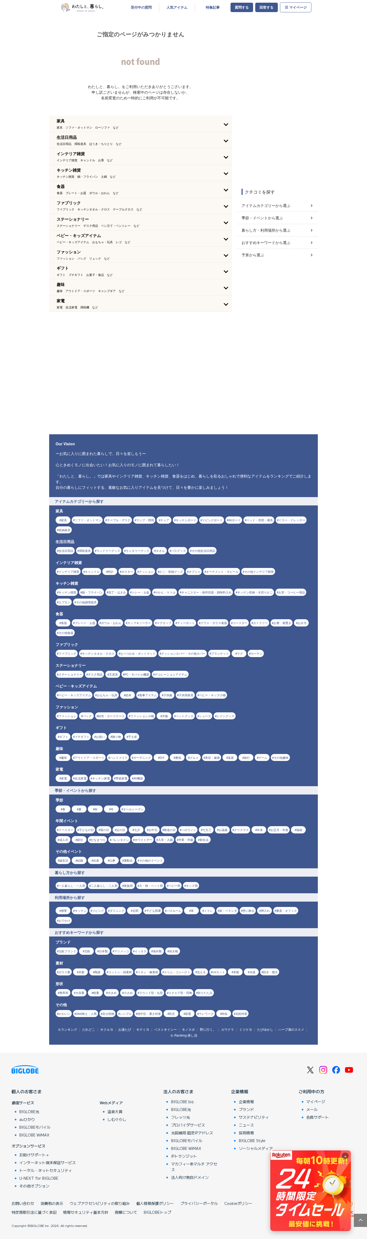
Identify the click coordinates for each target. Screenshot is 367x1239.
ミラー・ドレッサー (292, 520)
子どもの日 (86, 830)
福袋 (299, 830)
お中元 (153, 830)
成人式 (63, 839)
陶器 (97, 972)
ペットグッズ (184, 716)
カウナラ (227, 1029)
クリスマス (241, 830)
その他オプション (34, 1186)
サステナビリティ (254, 1117)
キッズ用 (192, 885)
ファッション (67, 716)
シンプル (126, 1013)
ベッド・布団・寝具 (259, 520)
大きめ (112, 992)
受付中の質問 (141, 7)
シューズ (205, 716)
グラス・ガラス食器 (213, 623)
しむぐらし (116, 1119)
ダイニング (117, 910)
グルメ (194, 757)
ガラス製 (64, 972)
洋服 (165, 716)
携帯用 (63, 992)
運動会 (128, 860)
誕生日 (63, 860)
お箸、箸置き (282, 623)
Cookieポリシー (238, 1203)
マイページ (298, 7)
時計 (111, 571)
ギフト (63, 736)
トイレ (208, 910)
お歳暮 (223, 830)
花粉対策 (241, 1013)
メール (312, 1109)
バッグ (87, 716)
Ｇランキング (67, 1029)
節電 (188, 1013)
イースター (66, 830)
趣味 (64, 757)
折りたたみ (205, 992)
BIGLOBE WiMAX (34, 1135)
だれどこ (88, 1029)
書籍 (178, 757)
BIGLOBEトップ (157, 1212)
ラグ (240, 653)
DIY (162, 757)
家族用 (128, 885)
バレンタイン (120, 839)
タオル (160, 550)
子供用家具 (186, 695)
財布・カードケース (111, 716)
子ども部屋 (153, 910)
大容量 (79, 992)
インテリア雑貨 (69, 571)
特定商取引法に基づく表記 (34, 1212)
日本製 (103, 951)
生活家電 (81, 778)
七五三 (207, 830)
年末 (260, 830)
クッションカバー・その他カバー (183, 653)
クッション (146, 571)
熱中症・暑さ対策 (149, 1013)
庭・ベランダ (228, 910)
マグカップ (164, 623)
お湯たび (124, 1029)
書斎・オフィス (286, 910)
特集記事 (213, 7)
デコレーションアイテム (171, 674)
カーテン (256, 653)
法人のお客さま (178, 1091)
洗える (201, 972)
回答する (267, 7)
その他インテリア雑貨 (259, 571)
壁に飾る (248, 910)
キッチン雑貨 (67, 592)
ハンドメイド (119, 757)
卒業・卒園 (185, 839)
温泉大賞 (115, 1111)
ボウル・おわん (111, 623)
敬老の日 (170, 830)
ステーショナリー (70, 674)
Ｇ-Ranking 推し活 (183, 1035)
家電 (64, 778)
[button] (140, 124)
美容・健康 (212, 757)
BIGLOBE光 (29, 1111)
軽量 (96, 992)
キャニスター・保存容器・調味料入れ (206, 592)
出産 (96, 860)
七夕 (137, 830)
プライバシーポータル (199, 1203)
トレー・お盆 (140, 592)
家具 (64, 520)
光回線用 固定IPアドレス (192, 1132)
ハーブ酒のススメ (291, 1029)
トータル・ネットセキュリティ (45, 1170)
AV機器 (138, 778)
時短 (225, 1013)
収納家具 (64, 530)
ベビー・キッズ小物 (212, 695)
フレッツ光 (180, 1117)
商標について (126, 1212)
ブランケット (220, 653)
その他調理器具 (86, 602)
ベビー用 (174, 885)
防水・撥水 (270, 972)
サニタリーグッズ (137, 550)
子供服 (167, 695)
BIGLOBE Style (252, 1140)
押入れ (265, 910)
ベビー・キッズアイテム (75, 695)
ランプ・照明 (145, 520)
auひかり (27, 1119)
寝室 (64, 910)
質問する (242, 7)
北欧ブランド (67, 951)
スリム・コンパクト (177, 972)
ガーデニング (142, 757)
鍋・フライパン (92, 592)
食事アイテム (148, 695)
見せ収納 (108, 1013)
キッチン (81, 910)
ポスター (127, 571)
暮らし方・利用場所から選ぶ (266, 230)
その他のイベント (151, 860)
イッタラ (140, 951)
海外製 (157, 951)
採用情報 (246, 1132)
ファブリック (67, 653)
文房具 (113, 674)
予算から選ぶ (253, 254)
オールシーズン (133, 809)
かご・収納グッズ (171, 571)
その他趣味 (281, 757)
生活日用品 (66, 550)
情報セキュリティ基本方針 (85, 1212)
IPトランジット (184, 1156)
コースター (240, 623)
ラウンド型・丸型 (151, 992)
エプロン (64, 602)
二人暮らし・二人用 (104, 885)
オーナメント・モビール (222, 571)
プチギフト (82, 736)
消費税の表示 (52, 1203)
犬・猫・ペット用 (151, 885)
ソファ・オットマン (88, 520)
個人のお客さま (27, 1091)
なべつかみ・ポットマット (138, 653)
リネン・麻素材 (148, 972)
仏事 (112, 860)
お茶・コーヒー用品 (291, 592)
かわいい (64, 1013)
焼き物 (173, 951)
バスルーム (174, 910)
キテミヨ (142, 1029)
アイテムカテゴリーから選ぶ (266, 205)
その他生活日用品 (203, 550)
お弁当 (302, 623)
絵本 (128, 695)
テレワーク (206, 1013)
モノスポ (188, 1029)
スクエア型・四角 (180, 992)
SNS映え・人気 (86, 1013)
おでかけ (64, 920)
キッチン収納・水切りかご (255, 592)
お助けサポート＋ (34, 1154)
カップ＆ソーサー (139, 623)
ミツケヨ (245, 1029)
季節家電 (121, 778)
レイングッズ (225, 716)
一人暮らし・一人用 (72, 885)
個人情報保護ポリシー (155, 1203)
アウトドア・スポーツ (89, 757)
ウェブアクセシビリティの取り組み (100, 1203)
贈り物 (116, 736)
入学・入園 (165, 839)
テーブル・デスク (119, 520)
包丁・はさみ (117, 592)
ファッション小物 (142, 716)
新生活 (204, 839)
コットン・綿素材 (120, 972)
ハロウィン (188, 830)
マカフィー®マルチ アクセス (194, 1166)
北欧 (87, 951)
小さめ (128, 992)
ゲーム (262, 757)
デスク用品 (95, 674)
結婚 (80, 860)
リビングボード (212, 520)
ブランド (246, 1109)
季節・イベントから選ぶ (262, 217)
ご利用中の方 (311, 1091)
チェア (164, 520)
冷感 (252, 972)
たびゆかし (265, 1029)
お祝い (100, 736)
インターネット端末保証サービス (47, 1162)
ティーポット (186, 623)
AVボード (234, 520)
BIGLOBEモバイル (35, 1127)
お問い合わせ (23, 1203)
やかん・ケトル (165, 592)
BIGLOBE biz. (183, 1101)
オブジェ (194, 571)
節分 (80, 839)
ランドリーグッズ (108, 550)
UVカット (218, 972)
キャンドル (92, 571)
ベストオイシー (165, 1029)
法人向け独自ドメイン (190, 1177)
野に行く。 (208, 1029)
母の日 (104, 830)
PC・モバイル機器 (136, 674)
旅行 (247, 757)
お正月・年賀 (279, 830)
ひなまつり (98, 839)
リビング (98, 910)
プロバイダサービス (188, 1125)
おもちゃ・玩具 (107, 695)
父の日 (120, 830)
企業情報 (239, 1091)
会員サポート (317, 1117)
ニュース (246, 1125)
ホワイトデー (143, 839)
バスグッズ (178, 550)
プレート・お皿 (85, 623)
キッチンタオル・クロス (98, 653)
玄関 (135, 910)
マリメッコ (121, 951)
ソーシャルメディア (256, 1148)
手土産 (132, 736)
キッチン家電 (101, 778)
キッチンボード (186, 520)
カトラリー (260, 623)
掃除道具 (85, 550)
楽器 (231, 757)
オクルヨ (106, 1029)
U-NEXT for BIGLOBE (38, 1178)
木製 (81, 972)
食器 (64, 623)
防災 (172, 1013)
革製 (236, 972)
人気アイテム (177, 7)
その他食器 (66, 633)
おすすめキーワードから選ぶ (266, 242)
